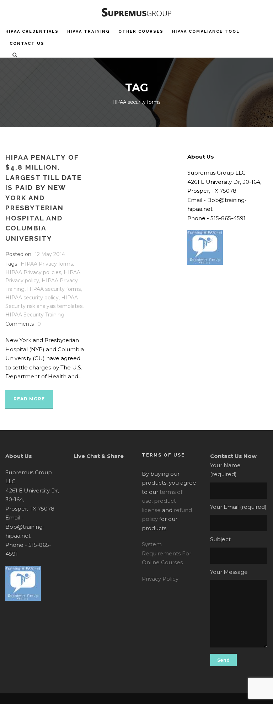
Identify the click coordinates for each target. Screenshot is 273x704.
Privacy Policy (160, 578)
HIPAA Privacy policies (33, 272)
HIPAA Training (88, 31)
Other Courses (141, 31)
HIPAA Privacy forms (47, 264)
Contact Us (27, 43)
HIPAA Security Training (34, 314)
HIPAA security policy (32, 297)
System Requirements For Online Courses (166, 553)
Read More (29, 398)
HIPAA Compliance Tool (206, 31)
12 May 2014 (50, 254)
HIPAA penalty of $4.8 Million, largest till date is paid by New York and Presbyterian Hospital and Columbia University (43, 197)
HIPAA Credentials (32, 31)
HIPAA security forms (54, 289)
